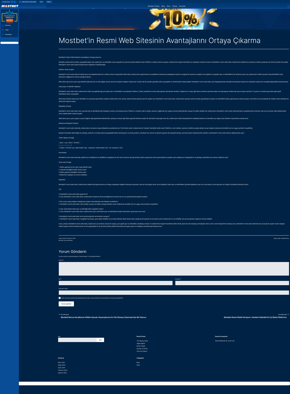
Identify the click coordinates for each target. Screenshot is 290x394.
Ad (60, 279)
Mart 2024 (61, 362)
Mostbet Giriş (62, 240)
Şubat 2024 (61, 365)
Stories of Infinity (142, 348)
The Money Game (142, 341)
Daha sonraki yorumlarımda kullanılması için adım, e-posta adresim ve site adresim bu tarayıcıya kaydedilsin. (92, 298)
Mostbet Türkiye (154, 6)
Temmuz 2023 (62, 370)
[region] (145, 15)
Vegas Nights (141, 343)
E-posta (178, 279)
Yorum (61, 260)
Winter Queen (141, 346)
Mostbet (61, 62)
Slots (168, 6)
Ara (59, 336)
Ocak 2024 (61, 367)
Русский (182, 6)
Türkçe (174, 6)
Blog (163, 6)
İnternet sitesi (63, 288)
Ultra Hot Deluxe (142, 351)
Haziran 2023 (62, 373)
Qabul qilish (9, 20)
